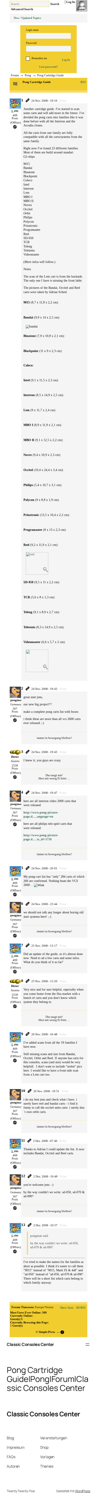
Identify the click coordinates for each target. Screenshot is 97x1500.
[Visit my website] (15, 126)
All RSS (80, 1307)
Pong (28, 75)
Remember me (39, 58)
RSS (83, 82)
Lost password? (48, 66)
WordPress (82, 1491)
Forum (15, 75)
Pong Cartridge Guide (50, 75)
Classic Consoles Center (30, 1344)
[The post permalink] (27, 100)
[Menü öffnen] (87, 1344)
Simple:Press (47, 1332)
